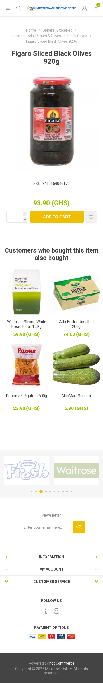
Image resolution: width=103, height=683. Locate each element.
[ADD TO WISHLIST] (91, 217)
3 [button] (41, 491)
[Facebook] (46, 611)
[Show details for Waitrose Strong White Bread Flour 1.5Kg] (26, 291)
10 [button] (71, 491)
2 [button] (36, 491)
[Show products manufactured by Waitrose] (76, 470)
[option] (27, 470)
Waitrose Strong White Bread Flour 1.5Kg (26, 324)
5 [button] (50, 491)
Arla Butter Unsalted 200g (76, 324)
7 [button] (58, 491)
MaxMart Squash (76, 395)
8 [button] (63, 491)
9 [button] (67, 491)
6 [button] (54, 491)
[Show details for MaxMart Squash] (76, 365)
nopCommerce (61, 663)
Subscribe (79, 527)
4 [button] (46, 491)
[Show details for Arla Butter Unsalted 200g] (76, 291)
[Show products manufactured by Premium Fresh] (26, 470)
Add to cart (57, 217)
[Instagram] (56, 611)
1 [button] (31, 491)
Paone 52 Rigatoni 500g (26, 395)
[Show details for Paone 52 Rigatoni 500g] (26, 365)
